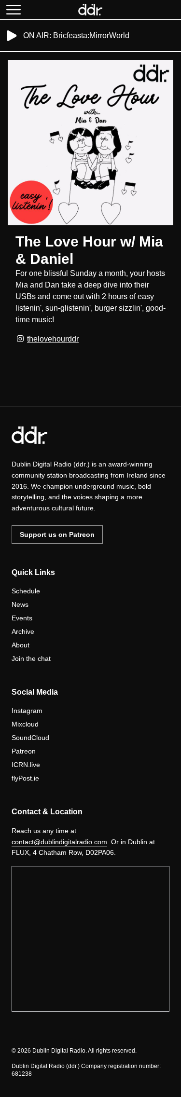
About (20, 645)
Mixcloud (25, 724)
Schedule (26, 591)
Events (22, 618)
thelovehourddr (53, 339)
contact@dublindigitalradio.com (59, 842)
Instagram (27, 710)
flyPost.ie (25, 778)
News (20, 604)
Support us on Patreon (57, 534)
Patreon (24, 751)
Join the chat (31, 658)
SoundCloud (30, 737)
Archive (23, 631)
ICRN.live (26, 764)
